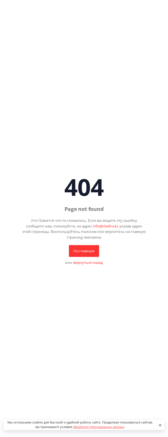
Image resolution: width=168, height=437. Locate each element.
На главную (84, 250)
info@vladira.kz (106, 226)
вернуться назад (88, 262)
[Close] (159, 425)
